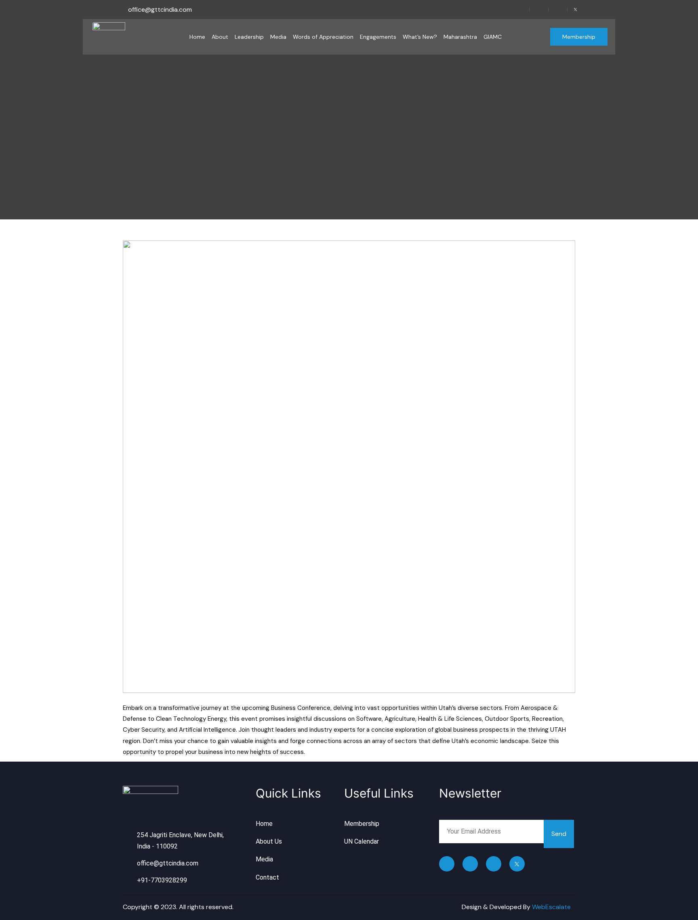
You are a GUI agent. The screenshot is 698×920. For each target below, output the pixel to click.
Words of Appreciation (323, 36)
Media (278, 36)
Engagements (378, 36)
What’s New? (420, 36)
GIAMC (493, 36)
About (220, 36)
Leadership (249, 36)
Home (197, 36)
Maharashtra (460, 36)
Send (558, 833)
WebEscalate (551, 907)
